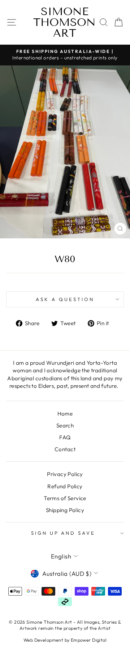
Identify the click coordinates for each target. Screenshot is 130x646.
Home (65, 413)
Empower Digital (89, 640)
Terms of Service (65, 498)
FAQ (64, 437)
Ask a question (65, 299)
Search (65, 425)
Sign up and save (63, 533)
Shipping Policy (65, 510)
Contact (65, 449)
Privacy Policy (65, 474)
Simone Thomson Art (64, 22)
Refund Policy (64, 486)
